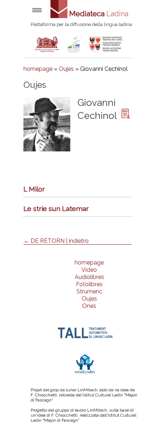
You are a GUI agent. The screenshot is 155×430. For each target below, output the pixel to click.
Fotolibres (89, 284)
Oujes (66, 68)
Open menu (37, 10)
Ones (89, 305)
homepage (38, 68)
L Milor (34, 189)
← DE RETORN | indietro (56, 240)
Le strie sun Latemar (56, 208)
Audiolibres (89, 277)
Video (89, 269)
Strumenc (89, 291)
